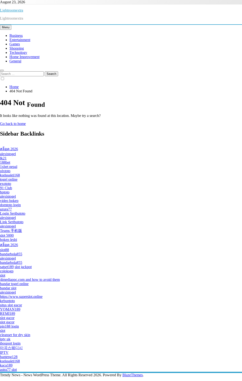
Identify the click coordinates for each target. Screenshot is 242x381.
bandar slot (8, 288)
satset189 (7, 267)
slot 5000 (7, 235)
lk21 (3, 158)
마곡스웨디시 (11, 348)
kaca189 (6, 365)
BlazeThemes (132, 375)
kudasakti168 (10, 175)
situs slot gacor (11, 305)
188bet (5, 162)
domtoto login (10, 205)
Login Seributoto (12, 213)
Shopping (16, 48)
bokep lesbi (8, 240)
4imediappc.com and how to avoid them (30, 280)
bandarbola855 (11, 254)
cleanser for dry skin (15, 335)
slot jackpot (23, 267)
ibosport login (10, 343)
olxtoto (5, 171)
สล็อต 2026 (9, 149)
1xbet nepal (8, 167)
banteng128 (8, 357)
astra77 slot (8, 370)
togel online (8, 179)
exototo (5, 184)
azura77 (6, 209)
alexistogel (8, 154)
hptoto (4, 192)
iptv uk (5, 339)
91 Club (6, 188)
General (15, 61)
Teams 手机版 (11, 231)
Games (14, 44)
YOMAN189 (10, 309)
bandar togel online (14, 284)
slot (2, 275)
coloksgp (6, 271)
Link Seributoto (11, 222)
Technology (18, 53)
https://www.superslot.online (21, 297)
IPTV (4, 353)
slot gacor (7, 318)
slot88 (4, 250)
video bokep (9, 201)
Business (16, 36)
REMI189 (7, 314)
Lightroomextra (11, 10)
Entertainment (19, 40)
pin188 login (9, 326)
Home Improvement (24, 57)
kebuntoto (7, 301)
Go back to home (13, 124)
